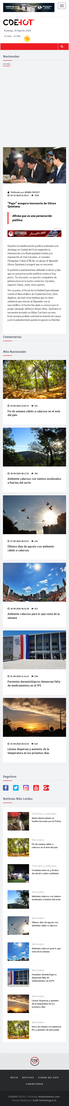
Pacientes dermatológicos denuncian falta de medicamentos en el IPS (34, 683)
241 (36, 406)
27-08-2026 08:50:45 (19, 541)
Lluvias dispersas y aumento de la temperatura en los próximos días (28, 751)
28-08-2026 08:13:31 (19, 473)
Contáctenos (34, 1084)
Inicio (14, 1077)
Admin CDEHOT (32, 192)
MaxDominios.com (48, 1096)
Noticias (28, 1077)
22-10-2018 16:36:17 (19, 195)
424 (36, 541)
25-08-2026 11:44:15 (19, 676)
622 (36, 744)
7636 (36, 195)
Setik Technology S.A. (45, 1100)
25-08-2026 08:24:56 (19, 744)
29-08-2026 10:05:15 (19, 406)
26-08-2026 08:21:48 (19, 608)
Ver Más (6, 64)
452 (36, 608)
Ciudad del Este (48, 1077)
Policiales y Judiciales (44, 813)
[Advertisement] (34, 108)
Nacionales (38, 839)
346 (36, 473)
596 (36, 676)
